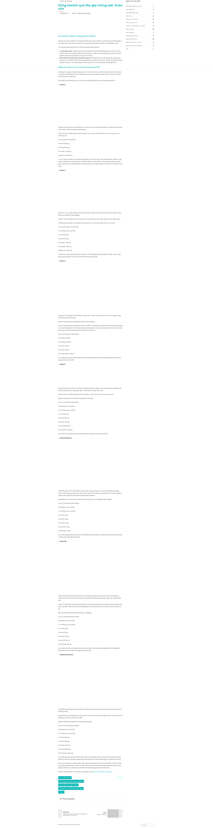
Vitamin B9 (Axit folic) (64, 788)
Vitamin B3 (68, 785)
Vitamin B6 (75, 785)
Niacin (81, 781)
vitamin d (80, 788)
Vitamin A (61, 785)
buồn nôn (68, 777)
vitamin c (74, 788)
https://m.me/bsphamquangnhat (103, 771)
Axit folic (61, 777)
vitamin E (61, 792)
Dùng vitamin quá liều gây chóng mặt (68, 781)
